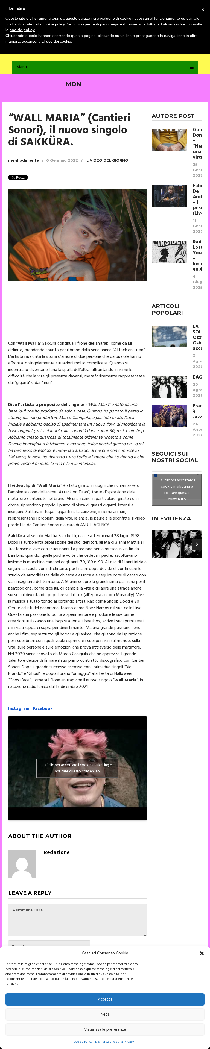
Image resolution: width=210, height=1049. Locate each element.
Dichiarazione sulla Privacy (114, 1042)
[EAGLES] (169, 387)
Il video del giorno (106, 160)
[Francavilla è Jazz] (169, 416)
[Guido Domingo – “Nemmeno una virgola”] (169, 140)
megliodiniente (23, 160)
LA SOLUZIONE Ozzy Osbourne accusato (197, 337)
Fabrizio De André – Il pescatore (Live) (197, 199)
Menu (21, 67)
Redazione (57, 852)
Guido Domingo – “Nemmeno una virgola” (197, 143)
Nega (105, 1014)
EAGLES (197, 377)
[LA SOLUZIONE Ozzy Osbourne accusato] (169, 336)
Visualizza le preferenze (105, 1029)
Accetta (105, 999)
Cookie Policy (82, 1042)
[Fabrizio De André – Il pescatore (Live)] (169, 196)
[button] (202, 953)
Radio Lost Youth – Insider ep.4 (197, 255)
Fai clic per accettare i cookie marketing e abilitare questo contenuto (77, 768)
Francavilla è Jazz (197, 411)
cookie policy (22, 30)
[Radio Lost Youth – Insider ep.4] (169, 252)
